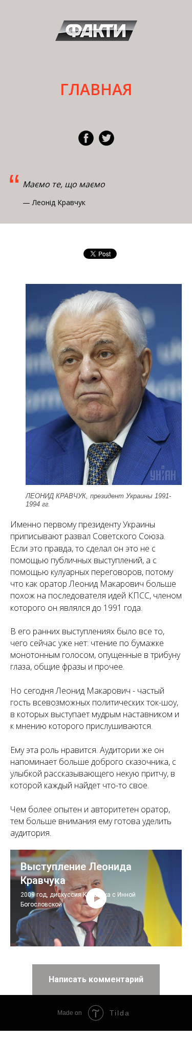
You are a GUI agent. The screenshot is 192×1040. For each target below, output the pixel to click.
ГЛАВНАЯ (96, 89)
